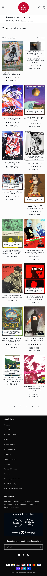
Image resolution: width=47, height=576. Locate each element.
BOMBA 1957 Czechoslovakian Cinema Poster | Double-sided (12, 296)
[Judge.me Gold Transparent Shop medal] (17, 523)
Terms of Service (10, 469)
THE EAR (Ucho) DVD (35, 164)
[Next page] (38, 406)
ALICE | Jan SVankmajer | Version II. (12, 119)
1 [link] (8, 406)
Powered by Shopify (31, 572)
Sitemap (7, 474)
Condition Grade (10, 435)
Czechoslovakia (27, 21)
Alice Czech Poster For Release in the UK (12, 193)
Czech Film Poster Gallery (21, 572)
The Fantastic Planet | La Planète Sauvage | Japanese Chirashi (34, 252)
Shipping (7, 454)
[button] (2, 7)
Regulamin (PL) (10, 484)
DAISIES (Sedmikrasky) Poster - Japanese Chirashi (34, 387)
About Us (7, 430)
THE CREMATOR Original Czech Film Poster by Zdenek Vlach (34, 340)
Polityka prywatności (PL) (13, 488)
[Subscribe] (40, 547)
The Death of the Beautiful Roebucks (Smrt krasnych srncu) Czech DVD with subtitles (12, 379)
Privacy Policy (9, 444)
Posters (20, 17)
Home (10, 17)
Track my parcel (10, 459)
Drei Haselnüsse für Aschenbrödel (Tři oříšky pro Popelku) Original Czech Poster (12, 251)
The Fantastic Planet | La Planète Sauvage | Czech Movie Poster (34, 118)
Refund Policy (9, 449)
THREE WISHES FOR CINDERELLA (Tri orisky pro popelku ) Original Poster (35, 206)
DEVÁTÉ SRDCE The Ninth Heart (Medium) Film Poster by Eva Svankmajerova (12, 340)
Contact (7, 464)
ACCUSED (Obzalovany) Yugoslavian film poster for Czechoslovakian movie (34, 297)
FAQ (6, 439)
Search (7, 425)
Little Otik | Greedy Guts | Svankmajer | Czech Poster (12, 74)
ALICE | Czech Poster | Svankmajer (12, 163)
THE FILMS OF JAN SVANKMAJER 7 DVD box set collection (34, 60)
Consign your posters (12, 479)
